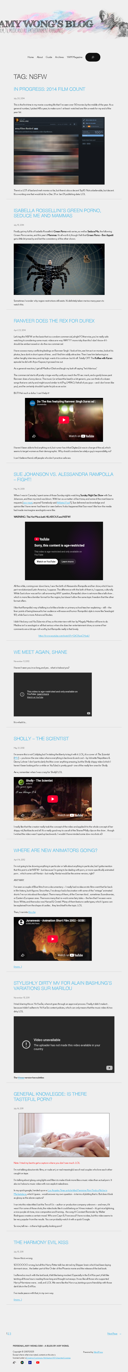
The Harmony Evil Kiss (41, 1243)
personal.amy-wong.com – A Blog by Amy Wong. (41, 1346)
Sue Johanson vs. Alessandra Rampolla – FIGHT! (63, 477)
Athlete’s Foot (63, 502)
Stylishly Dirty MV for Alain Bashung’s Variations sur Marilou (63, 986)
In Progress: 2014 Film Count (49, 89)
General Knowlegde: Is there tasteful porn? (50, 1097)
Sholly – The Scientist (41, 739)
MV (16, 757)
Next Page (114, 1333)
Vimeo (21, 1077)
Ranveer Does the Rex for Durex (54, 321)
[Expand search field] (92, 57)
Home (31, 57)
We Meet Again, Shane (40, 652)
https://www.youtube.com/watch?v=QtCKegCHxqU (64, 635)
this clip (31, 912)
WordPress (98, 1352)
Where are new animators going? (55, 851)
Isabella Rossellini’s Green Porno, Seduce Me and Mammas (57, 214)
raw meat (27, 502)
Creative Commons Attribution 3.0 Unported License (48, 1358)
